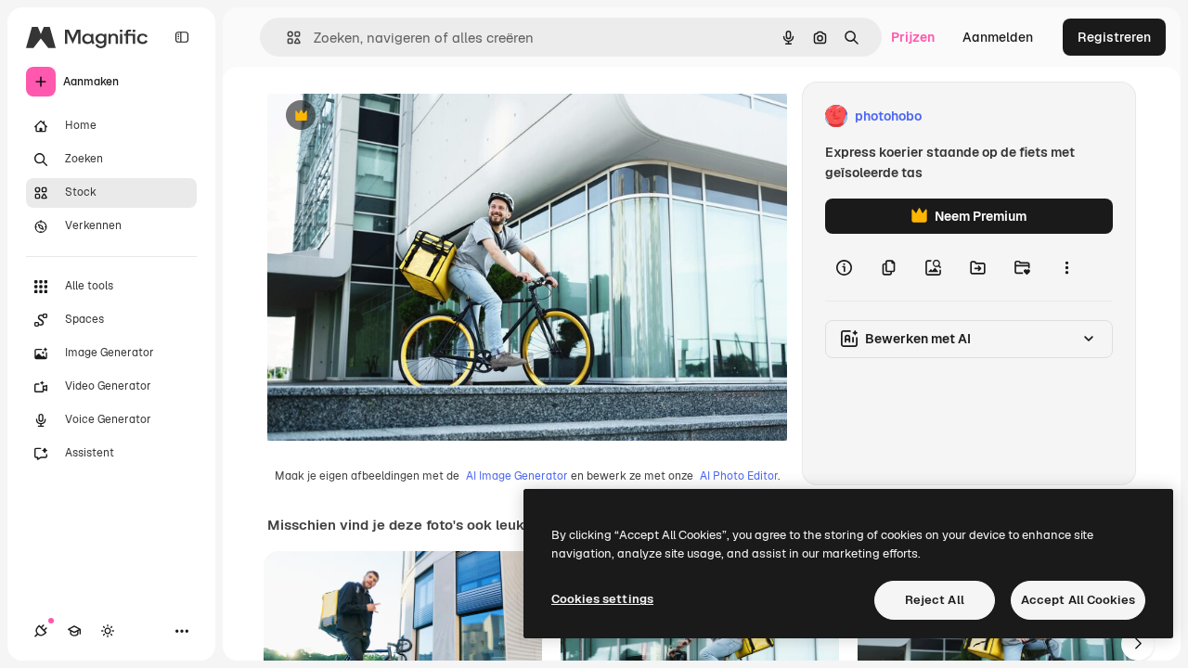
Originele (389, 116)
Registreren (1114, 37)
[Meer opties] (1066, 267)
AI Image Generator (517, 476)
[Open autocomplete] (286, 38)
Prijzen (913, 37)
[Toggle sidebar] (182, 37)
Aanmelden (997, 37)
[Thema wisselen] (108, 631)
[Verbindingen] (41, 631)
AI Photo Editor (739, 476)
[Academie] (74, 631)
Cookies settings (602, 599)
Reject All (934, 600)
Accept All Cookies (1078, 600)
